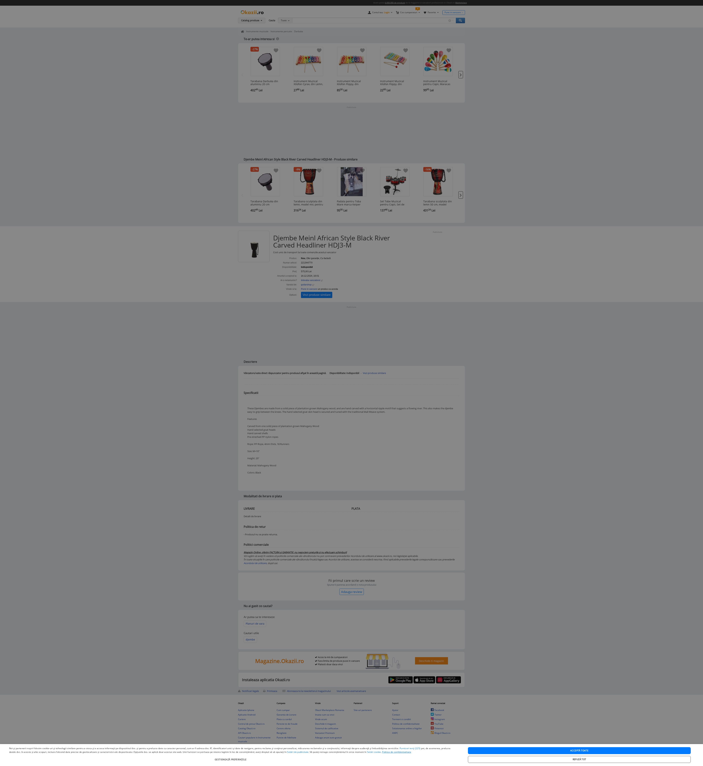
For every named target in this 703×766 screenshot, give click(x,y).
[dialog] (351, 755)
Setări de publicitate (297, 752)
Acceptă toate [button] (579, 750)
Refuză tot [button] (579, 759)
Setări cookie (374, 752)
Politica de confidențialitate (396, 752)
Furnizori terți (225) (410, 748)
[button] (231, 757)
